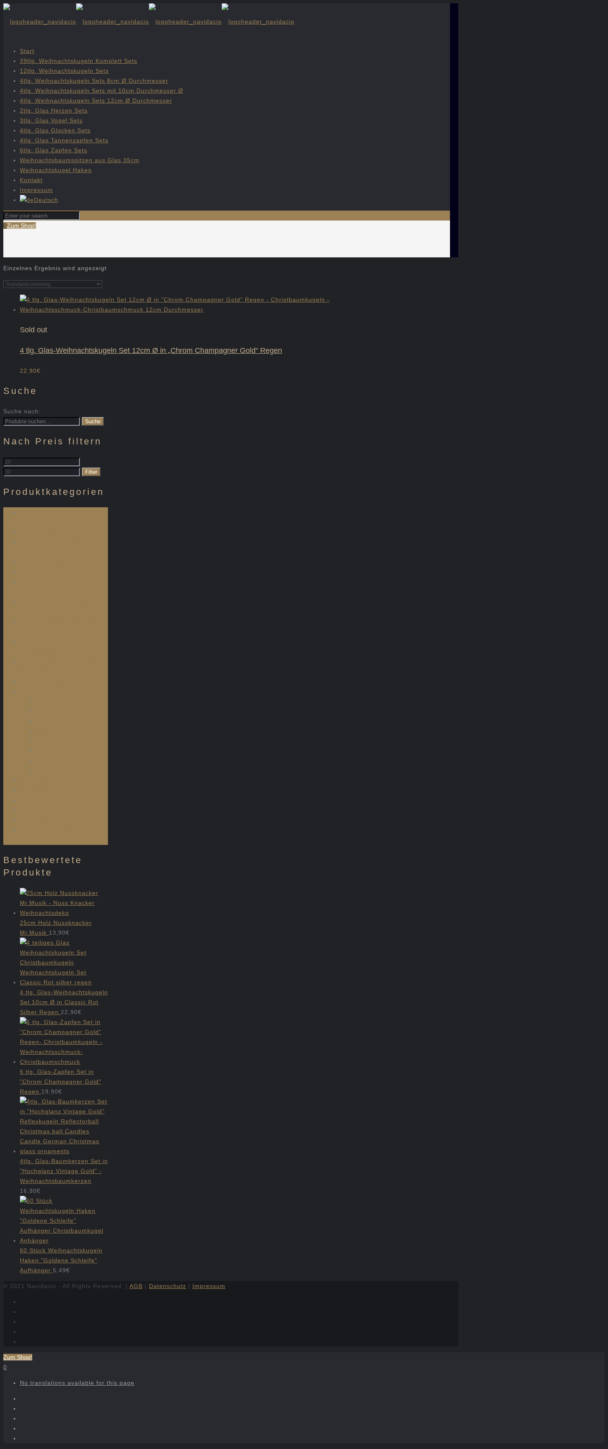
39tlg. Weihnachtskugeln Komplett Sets (78, 61)
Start (27, 51)
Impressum (36, 190)
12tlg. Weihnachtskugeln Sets (64, 70)
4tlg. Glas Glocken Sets (55, 130)
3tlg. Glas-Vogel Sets (51, 562)
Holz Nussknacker (47, 790)
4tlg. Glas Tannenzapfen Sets (64, 140)
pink (42, 730)
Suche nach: (22, 411)
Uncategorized (41, 820)
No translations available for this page (77, 1382)
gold (42, 711)
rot (40, 740)
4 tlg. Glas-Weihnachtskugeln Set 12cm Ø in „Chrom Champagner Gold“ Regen (151, 350)
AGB (136, 1286)
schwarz (48, 750)
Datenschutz (167, 1286)
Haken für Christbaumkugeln (62, 780)
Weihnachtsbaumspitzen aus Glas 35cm (79, 160)
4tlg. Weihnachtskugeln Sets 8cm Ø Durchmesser (94, 80)
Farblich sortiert (44, 691)
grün (43, 720)
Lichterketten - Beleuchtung (61, 800)
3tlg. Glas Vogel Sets (51, 120)
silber (44, 760)
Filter (91, 472)
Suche (93, 421)
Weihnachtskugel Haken (56, 170)
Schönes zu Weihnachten (58, 810)
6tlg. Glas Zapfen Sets (53, 150)
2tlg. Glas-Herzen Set (52, 532)
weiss (44, 770)
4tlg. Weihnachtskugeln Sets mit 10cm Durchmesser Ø (101, 90)
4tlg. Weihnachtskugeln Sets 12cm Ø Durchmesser (96, 100)
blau (42, 701)
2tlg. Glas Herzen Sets (54, 110)
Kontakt (31, 180)
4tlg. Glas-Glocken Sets (55, 572)
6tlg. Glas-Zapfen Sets (54, 681)
